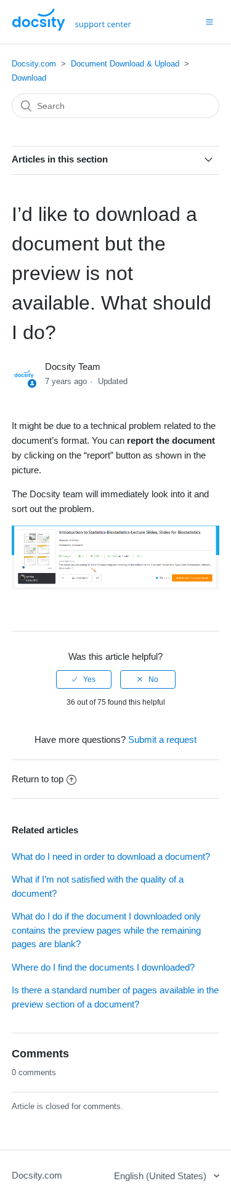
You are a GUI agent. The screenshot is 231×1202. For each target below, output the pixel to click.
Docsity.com (34, 63)
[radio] (83, 679)
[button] (209, 21)
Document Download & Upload (125, 63)
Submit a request (162, 739)
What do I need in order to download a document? (111, 856)
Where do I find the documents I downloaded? (103, 967)
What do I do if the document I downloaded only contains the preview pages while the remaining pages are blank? (106, 930)
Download (29, 77)
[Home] (72, 27)
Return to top (37, 779)
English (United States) (161, 1176)
